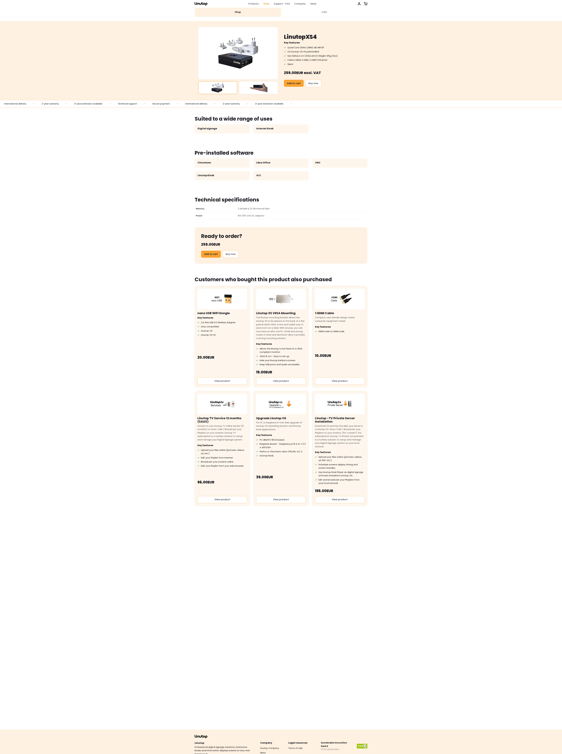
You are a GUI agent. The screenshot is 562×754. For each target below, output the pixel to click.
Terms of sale (295, 748)
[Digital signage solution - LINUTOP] (201, 4)
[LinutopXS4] (218, 88)
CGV (324, 12)
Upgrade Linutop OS (271, 418)
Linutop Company (269, 748)
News (313, 3)
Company (300, 3)
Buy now (313, 83)
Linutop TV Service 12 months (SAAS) (219, 420)
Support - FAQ (282, 3)
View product (222, 380)
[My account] (359, 4)
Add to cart (294, 83)
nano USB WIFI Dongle (213, 313)
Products (253, 3)
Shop (266, 3)
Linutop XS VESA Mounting (275, 313)
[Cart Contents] (365, 4)
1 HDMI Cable (324, 313)
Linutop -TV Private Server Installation (335, 420)
